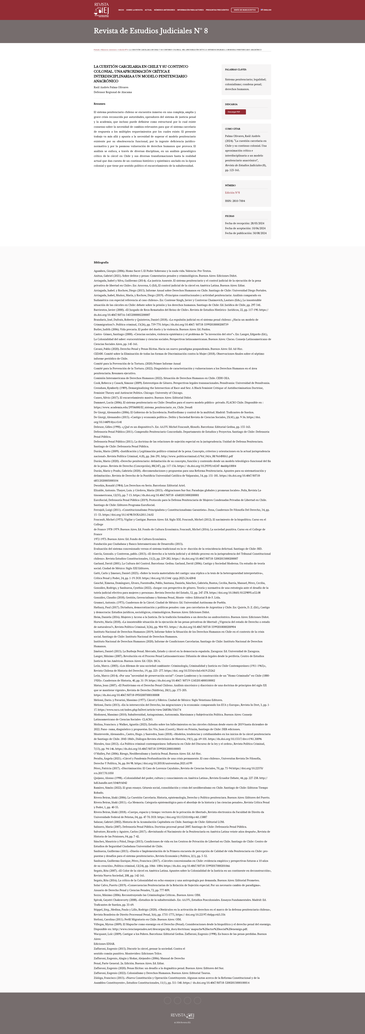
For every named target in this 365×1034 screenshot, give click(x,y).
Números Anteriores (109, 50)
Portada (97, 50)
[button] (235, 111)
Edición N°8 (123, 50)
